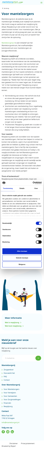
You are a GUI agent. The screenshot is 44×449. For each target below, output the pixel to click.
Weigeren (22, 264)
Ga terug (6, 8)
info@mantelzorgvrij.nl (10, 422)
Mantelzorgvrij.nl (8, 43)
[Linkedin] (12, 431)
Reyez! (13, 446)
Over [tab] (36, 188)
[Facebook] (3, 431)
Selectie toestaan (22, 258)
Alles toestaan (22, 251)
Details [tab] (22, 188)
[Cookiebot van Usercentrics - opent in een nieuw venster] (33, 183)
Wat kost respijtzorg (13, 326)
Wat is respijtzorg (12, 322)
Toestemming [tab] (8, 188)
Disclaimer (14, 443)
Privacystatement (27, 443)
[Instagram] (7, 431)
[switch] (39, 229)
